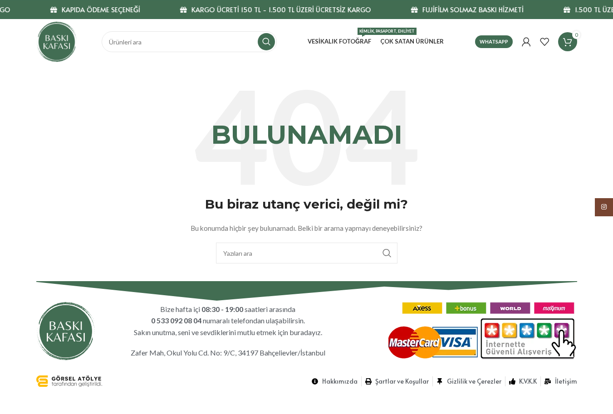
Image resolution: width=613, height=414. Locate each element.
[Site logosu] (56, 41)
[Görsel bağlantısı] (65, 330)
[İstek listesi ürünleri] (544, 42)
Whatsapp (494, 41)
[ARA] (266, 41)
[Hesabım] (526, 42)
